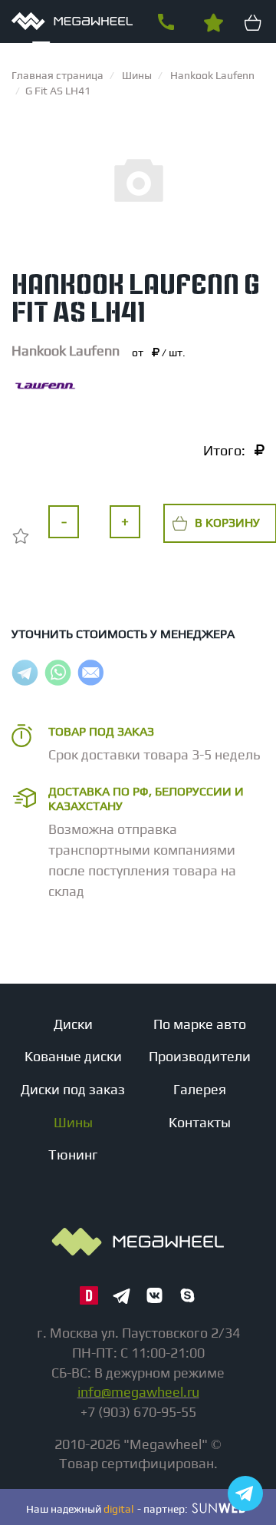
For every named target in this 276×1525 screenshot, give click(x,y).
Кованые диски (73, 1056)
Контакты (200, 1122)
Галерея (199, 1089)
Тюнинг (73, 1154)
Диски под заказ (73, 1089)
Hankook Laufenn (66, 350)
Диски (73, 1024)
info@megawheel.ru (138, 1392)
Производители (200, 1056)
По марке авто (199, 1024)
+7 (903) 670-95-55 (165, 22)
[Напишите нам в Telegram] (245, 1493)
